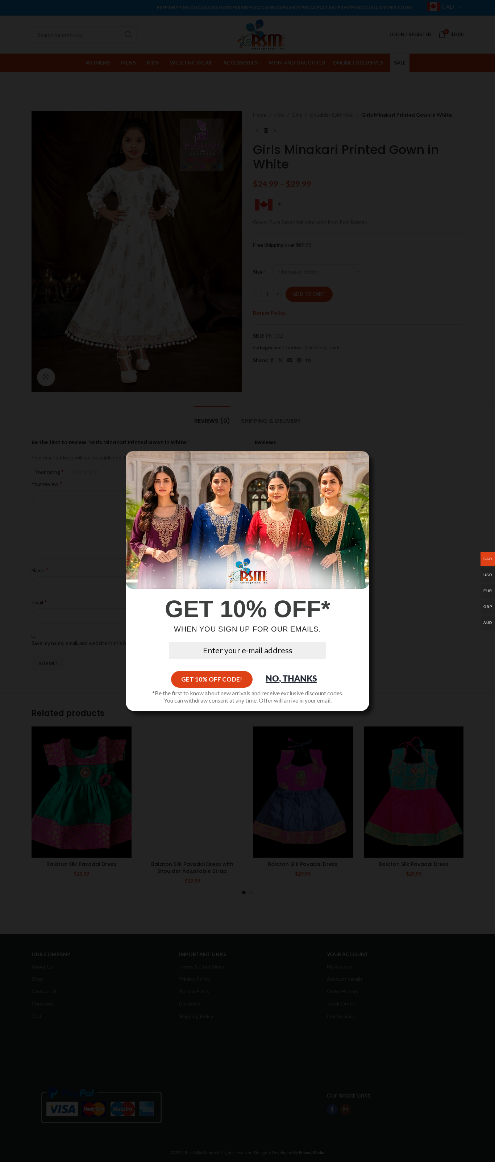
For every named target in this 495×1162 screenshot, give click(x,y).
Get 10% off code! (211, 679)
